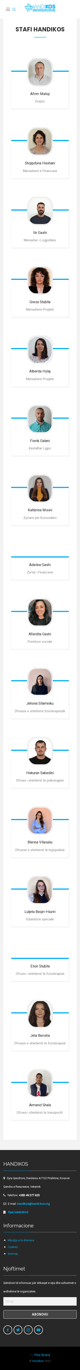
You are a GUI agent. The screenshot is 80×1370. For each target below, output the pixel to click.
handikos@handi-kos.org (33, 1203)
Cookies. (13, 1247)
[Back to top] (67, 1357)
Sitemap (13, 1253)
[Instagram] (28, 1329)
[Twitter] (18, 1329)
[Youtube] (38, 1329)
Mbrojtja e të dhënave (21, 1240)
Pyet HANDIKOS (18, 1212)
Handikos (38, 1361)
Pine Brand (42, 1355)
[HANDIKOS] (40, 9)
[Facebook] (7, 1329)
